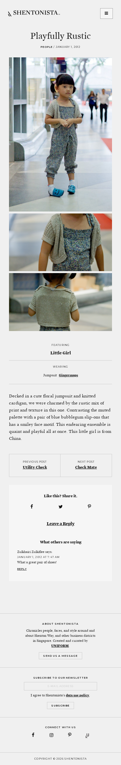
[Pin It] (89, 506)
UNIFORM (60, 646)
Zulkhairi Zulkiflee (30, 552)
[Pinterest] (69, 735)
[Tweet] (60, 506)
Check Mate (86, 467)
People (47, 46)
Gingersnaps (68, 375)
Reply (22, 568)
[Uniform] (88, 735)
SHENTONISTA (34, 13)
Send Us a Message (60, 655)
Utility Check (35, 467)
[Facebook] (33, 735)
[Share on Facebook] (31, 506)
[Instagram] (51, 735)
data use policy (77, 695)
